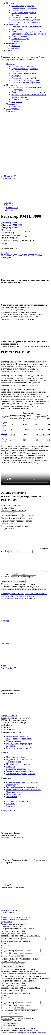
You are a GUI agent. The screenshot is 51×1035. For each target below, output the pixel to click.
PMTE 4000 (27, 255)
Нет (12, 508)
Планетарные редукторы (23, 5)
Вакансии (16, 45)
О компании (11, 43)
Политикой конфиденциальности (31, 589)
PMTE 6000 (37, 255)
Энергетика (17, 41)
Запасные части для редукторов (26, 20)
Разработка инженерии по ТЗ (19, 748)
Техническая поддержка (17, 801)
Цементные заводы (20, 38)
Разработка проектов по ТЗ (24, 17)
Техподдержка (12, 48)
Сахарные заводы (19, 36)
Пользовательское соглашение (14, 919)
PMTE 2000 (6, 255)
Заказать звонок (8, 178)
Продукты (10, 3)
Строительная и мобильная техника (27, 27)
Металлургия (17, 29)
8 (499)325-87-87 (8, 176)
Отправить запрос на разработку (9, 1024)
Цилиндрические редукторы (19, 743)
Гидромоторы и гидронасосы (25, 8)
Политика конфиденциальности (15, 917)
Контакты (10, 50)
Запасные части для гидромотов (26, 22)
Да (5, 508)
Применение (12, 24)
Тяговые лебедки (19, 10)
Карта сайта (6, 922)
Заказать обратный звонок (12, 967)
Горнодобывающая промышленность (28, 31)
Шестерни (16, 15)
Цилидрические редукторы (24, 13)
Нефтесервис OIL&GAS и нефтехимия (29, 34)
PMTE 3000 (16, 255)
